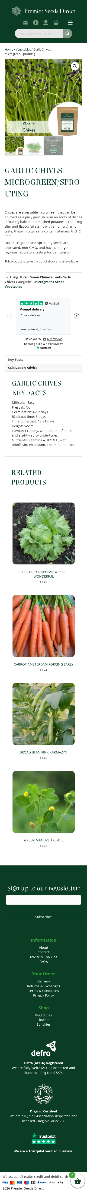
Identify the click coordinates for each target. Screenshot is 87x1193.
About (43, 947)
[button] (75, 66)
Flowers (43, 1020)
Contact (43, 952)
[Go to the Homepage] (43, 11)
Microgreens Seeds (49, 282)
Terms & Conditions (43, 990)
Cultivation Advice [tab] (22, 367)
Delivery (43, 981)
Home (9, 49)
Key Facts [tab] (15, 359)
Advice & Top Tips (43, 957)
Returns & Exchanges (43, 986)
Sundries (44, 1024)
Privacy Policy (43, 995)
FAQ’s (43, 961)
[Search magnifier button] (67, 33)
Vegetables (23, 49)
